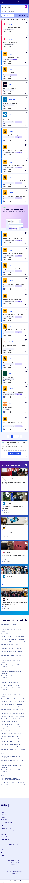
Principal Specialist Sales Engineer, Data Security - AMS (13, 118)
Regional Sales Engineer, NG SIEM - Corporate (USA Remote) (14, 346)
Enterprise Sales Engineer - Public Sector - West (14, 330)
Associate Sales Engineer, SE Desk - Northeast (14, 196)
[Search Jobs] (26, 6)
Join (22, 2)
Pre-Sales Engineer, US (8, 407)
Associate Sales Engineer (9, 377)
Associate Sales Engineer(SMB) (10, 42)
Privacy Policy (15, 866)
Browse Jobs (4, 847)
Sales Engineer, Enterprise (9, 88)
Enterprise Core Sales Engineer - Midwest (13, 238)
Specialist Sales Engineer (9, 362)
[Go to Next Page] (21, 436)
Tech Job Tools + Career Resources (9, 844)
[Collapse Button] (25, 32)
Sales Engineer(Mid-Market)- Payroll (11, 27)
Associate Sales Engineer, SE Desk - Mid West (14, 181)
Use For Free (8, 216)
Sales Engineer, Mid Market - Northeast (12, 150)
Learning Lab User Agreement (14, 860)
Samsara (9, 528)
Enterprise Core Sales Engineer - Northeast (13, 165)
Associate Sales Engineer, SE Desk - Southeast (14, 284)
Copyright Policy (14, 864)
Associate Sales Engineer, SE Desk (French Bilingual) (13, 423)
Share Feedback (5, 839)
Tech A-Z (3, 849)
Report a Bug (4, 842)
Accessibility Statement (14, 862)
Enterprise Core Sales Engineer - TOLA (12, 269)
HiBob (8, 552)
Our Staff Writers (5, 819)
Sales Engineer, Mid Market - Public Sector (13, 392)
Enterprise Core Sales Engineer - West (12, 299)
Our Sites (3, 855)
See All (26, 465)
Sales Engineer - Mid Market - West (11, 57)
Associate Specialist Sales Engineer (11, 135)
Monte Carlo (10, 576)
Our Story (3, 814)
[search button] (19, 2)
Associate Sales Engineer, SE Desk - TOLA (13, 314)
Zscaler (9, 503)
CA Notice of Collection (14, 873)
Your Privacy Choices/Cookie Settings (14, 871)
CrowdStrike (10, 479)
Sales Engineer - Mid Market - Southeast (12, 73)
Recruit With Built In (6, 828)
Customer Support (5, 836)
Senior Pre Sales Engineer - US (10, 103)
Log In (26, 2)
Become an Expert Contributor (8, 830)
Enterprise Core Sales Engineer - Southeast (13, 253)
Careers (3, 817)
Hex (8, 599)
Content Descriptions (6, 822)
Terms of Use (14, 869)
